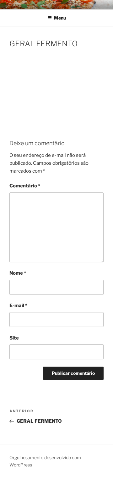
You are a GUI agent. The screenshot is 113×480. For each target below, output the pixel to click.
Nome (17, 273)
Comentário (24, 186)
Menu (60, 17)
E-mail (18, 305)
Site (14, 338)
